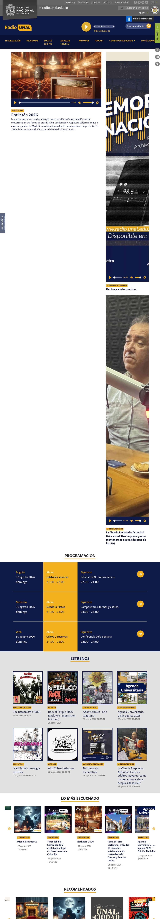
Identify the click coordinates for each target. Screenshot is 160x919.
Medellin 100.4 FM (67, 42)
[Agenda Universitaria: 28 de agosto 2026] (132, 687)
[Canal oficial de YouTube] (142, 2)
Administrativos (122, 2)
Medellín (21, 602)
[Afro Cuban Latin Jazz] (63, 744)
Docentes (107, 2)
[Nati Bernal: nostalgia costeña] (28, 744)
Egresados (95, 2)
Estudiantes (83, 2)
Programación (13, 40)
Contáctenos (148, 40)
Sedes (142, 13)
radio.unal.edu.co (55, 8)
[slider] (44, 102)
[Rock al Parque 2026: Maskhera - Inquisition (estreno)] (63, 687)
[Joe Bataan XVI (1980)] (28, 687)
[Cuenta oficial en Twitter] (139, 2)
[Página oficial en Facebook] (135, 2)
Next (152, 827)
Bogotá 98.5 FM (50, 42)
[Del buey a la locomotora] (127, 167)
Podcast (100, 40)
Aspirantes (70, 2)
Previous (8, 827)
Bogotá (20, 572)
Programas (32, 40)
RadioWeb (84, 40)
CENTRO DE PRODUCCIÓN (121, 41)
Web (19, 632)
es (153, 2)
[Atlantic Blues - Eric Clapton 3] (97, 687)
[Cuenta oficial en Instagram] (146, 2)
